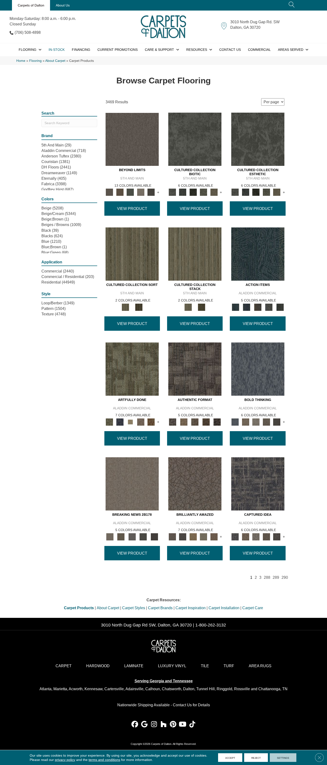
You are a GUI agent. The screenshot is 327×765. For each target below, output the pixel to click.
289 (276, 577)
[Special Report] (121, 536)
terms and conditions (104, 760)
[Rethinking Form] (206, 421)
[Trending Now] (132, 483)
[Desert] (132, 139)
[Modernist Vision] (130, 421)
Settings (283, 757)
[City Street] (280, 307)
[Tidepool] (257, 254)
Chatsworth (171, 689)
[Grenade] (245, 421)
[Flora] (130, 192)
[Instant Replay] (132, 536)
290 (285, 577)
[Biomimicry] (194, 139)
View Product (132, 209)
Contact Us (182, 705)
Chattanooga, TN (273, 689)
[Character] (182, 192)
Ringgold (224, 689)
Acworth (76, 689)
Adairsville (134, 689)
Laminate (133, 666)
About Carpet (55, 61)
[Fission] (266, 421)
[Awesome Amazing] (140, 421)
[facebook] (135, 725)
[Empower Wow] (203, 536)
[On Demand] (143, 536)
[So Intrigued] (194, 483)
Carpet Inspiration (190, 608)
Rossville (242, 689)
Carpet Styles (133, 608)
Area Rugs (260, 666)
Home (20, 61)
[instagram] (154, 725)
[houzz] (163, 725)
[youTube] (183, 725)
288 (267, 577)
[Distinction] (214, 192)
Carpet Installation (224, 608)
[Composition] (203, 192)
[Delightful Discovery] (132, 369)
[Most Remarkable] (119, 421)
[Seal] (276, 421)
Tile (205, 666)
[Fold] (132, 254)
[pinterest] (173, 725)
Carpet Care (252, 608)
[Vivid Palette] (151, 421)
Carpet (64, 666)
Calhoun (152, 689)
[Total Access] (154, 536)
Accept (230, 757)
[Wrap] (139, 307)
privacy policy (65, 760)
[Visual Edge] (194, 369)
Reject (256, 757)
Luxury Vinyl (172, 666)
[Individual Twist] (195, 421)
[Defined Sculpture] (183, 421)
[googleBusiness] (144, 725)
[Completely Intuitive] (193, 536)
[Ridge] (151, 192)
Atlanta (45, 689)
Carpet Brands (160, 608)
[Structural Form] (217, 421)
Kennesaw (93, 689)
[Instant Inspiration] (214, 536)
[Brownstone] (258, 307)
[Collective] (193, 192)
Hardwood (98, 666)
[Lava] (255, 421)
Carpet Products (79, 608)
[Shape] (257, 369)
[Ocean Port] (246, 307)
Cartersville (114, 689)
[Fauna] (119, 192)
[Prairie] (140, 192)
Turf (229, 666)
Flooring (35, 61)
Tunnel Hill (205, 689)
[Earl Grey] (269, 307)
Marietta (60, 689)
